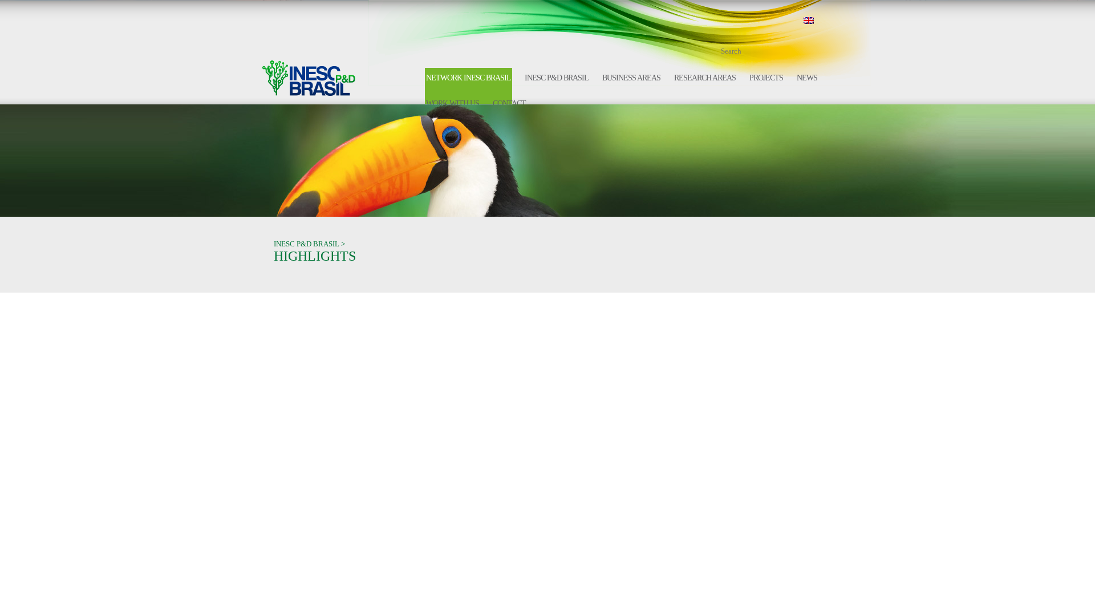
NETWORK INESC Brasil (468, 78)
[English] (809, 20)
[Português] (790, 20)
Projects (766, 78)
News (807, 78)
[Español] (827, 20)
